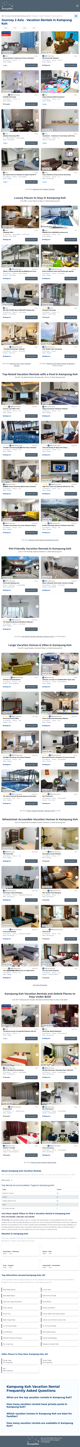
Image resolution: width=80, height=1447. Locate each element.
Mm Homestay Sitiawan (50, 58)
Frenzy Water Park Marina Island (53, 1314)
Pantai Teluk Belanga (49, 1338)
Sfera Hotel (46, 931)
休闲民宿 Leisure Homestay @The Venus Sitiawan (19, 486)
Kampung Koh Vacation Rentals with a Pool (43, 540)
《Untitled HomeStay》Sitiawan (14, 349)
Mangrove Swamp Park (50, 1344)
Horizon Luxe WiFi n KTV (11, 408)
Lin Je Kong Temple (9, 1326)
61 (57, 1197)
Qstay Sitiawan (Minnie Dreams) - (53, 97)
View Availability (31, 65)
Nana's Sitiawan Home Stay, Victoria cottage (57, 583)
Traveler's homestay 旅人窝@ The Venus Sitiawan (19, 447)
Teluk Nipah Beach (9, 1290)
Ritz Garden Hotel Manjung (51, 893)
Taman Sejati (12, 275)
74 (57, 1193)
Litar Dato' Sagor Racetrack (12, 1302)
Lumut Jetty (46, 1290)
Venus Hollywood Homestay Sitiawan (55, 718)
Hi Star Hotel (7, 1109)
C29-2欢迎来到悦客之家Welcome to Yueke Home (18, 970)
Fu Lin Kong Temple (49, 1326)
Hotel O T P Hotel (9, 1148)
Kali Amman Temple (49, 1296)
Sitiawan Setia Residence (11, 679)
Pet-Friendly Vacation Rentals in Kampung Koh (38, 636)
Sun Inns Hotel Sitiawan (50, 970)
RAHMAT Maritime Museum (12, 1338)
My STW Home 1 (47, 796)
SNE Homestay (8, 854)
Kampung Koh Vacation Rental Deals (43, 1162)
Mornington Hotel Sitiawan (51, 854)
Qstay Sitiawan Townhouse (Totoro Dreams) (18, 58)
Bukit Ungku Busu (9, 1320)
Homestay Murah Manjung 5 (51, 1031)
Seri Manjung (10, 139)
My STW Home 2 (48, 1109)
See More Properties (40, 985)
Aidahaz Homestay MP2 (11, 136)
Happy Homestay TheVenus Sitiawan (55, 408)
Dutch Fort (6, 1314)
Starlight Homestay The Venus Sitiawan (16, 757)
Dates (5, 28)
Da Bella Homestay (9, 97)
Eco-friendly (29, 1217)
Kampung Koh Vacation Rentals (43, 189)
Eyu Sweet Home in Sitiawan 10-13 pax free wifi (58, 757)
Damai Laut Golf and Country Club (54, 1320)
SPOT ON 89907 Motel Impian (13, 1070)
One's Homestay (48, 1148)
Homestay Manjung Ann (11, 583)
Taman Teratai (12, 236)
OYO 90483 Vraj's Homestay (52, 349)
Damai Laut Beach (48, 1308)
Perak (4, 62)
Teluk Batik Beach (9, 1296)
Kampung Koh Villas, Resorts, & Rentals (60, 364)
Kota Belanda (7, 1332)
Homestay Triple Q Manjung (12, 893)
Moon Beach (46, 1302)
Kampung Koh (52, 1113)
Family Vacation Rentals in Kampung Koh (41, 811)
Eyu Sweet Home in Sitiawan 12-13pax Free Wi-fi (19, 174)
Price (15, 28)
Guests (24, 28)
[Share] (76, 16)
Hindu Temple (7, 1308)
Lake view (20, 1217)
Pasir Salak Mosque (49, 1332)
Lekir (10, 722)
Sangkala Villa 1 (8, 232)
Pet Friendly (10, 1217)
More (34, 28)
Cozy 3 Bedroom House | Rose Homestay (56, 174)
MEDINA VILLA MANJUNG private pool (55, 232)
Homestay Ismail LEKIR (11, 718)
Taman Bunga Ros (14, 683)
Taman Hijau (51, 139)
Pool (3, 1217)
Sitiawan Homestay (49, 310)
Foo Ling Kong (8, 1344)
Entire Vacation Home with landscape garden (58, 271)
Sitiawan (9, 62)
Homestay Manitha (9, 931)
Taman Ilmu (12, 353)
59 (57, 1201)
